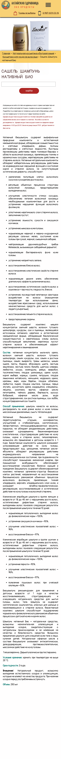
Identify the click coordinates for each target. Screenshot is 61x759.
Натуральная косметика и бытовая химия (33, 53)
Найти (29, 91)
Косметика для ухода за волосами (20, 57)
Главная (6, 53)
